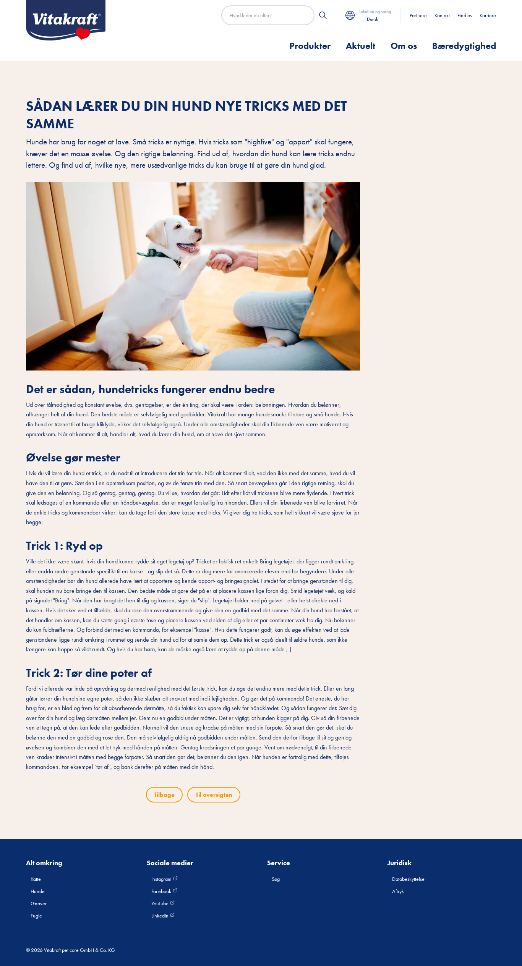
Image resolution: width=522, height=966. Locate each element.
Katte (36, 878)
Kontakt (442, 15)
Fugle (36, 915)
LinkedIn (160, 915)
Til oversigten (214, 795)
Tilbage (164, 795)
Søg (276, 878)
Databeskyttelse (408, 878)
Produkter (310, 46)
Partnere (418, 15)
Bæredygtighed (464, 46)
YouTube (160, 903)
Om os (404, 46)
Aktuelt (360, 46)
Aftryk (398, 891)
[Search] (323, 15)
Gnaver (39, 903)
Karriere (488, 15)
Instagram (162, 878)
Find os (464, 15)
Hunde (38, 891)
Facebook (161, 891)
